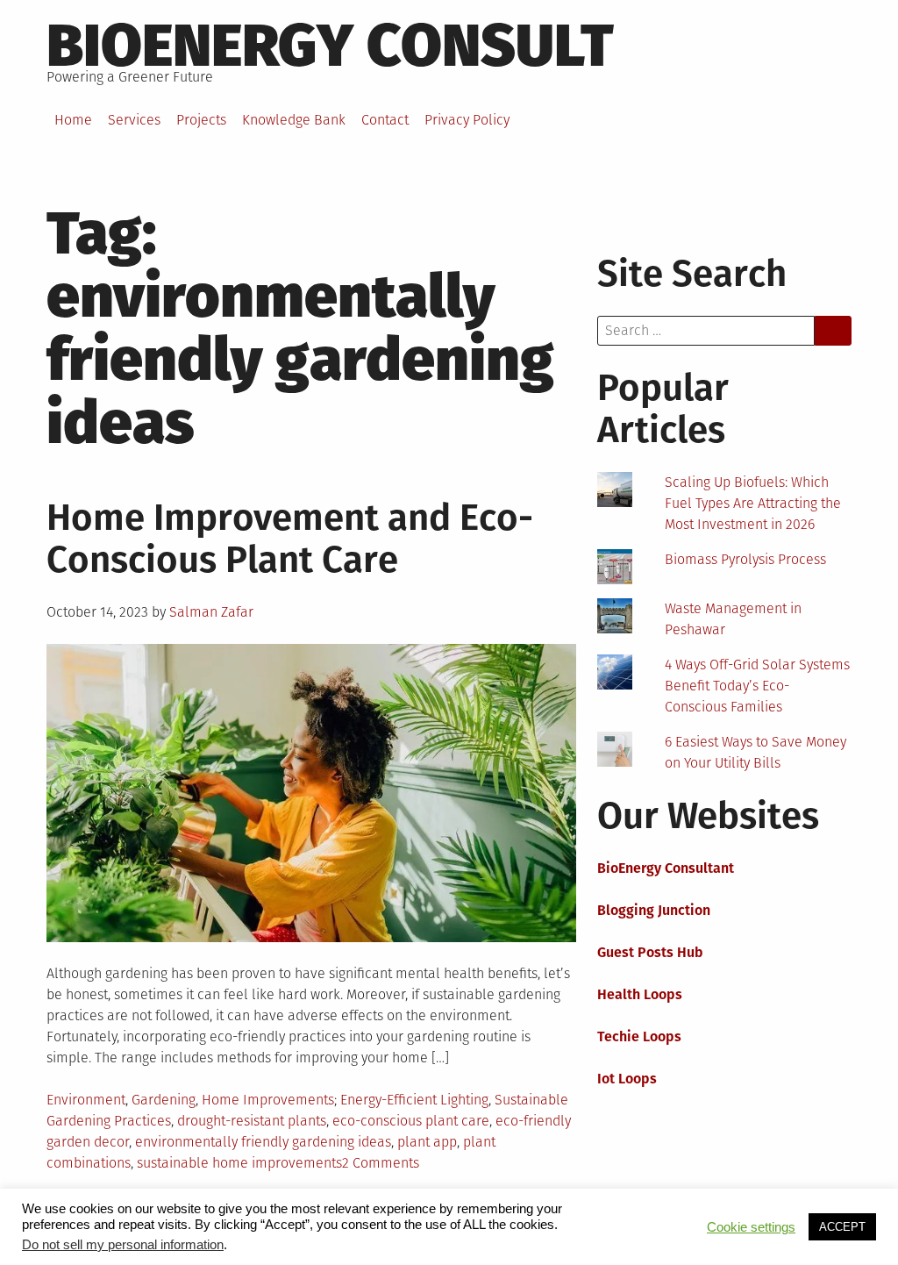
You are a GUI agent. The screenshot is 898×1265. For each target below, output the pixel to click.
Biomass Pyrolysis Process (745, 559)
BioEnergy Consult (330, 46)
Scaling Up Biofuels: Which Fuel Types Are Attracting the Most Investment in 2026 (753, 503)
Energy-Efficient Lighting (414, 1099)
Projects (201, 119)
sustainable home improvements (239, 1162)
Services (134, 119)
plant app (427, 1141)
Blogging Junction (653, 910)
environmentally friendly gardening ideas (263, 1141)
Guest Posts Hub (650, 952)
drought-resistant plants (251, 1120)
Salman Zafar (211, 612)
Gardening (164, 1099)
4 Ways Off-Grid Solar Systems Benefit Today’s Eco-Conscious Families (757, 685)
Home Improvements (268, 1099)
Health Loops (639, 994)
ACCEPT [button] (842, 1226)
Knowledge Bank (294, 119)
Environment (85, 1099)
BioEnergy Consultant (665, 868)
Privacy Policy (467, 119)
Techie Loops (639, 1036)
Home (73, 119)
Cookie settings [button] (751, 1227)
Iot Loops (627, 1078)
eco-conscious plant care (410, 1120)
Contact (385, 119)
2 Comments (380, 1162)
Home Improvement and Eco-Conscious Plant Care (289, 539)
